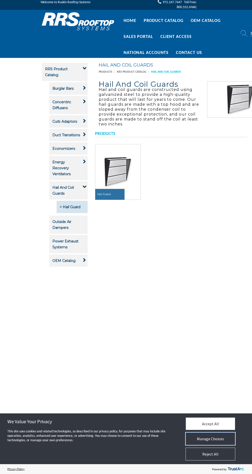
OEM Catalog (205, 20)
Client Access (176, 36)
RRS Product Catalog (56, 72)
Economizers (63, 148)
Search (239, 33)
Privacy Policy (16, 469)
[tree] (65, 165)
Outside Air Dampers (61, 225)
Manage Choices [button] (210, 438)
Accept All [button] (210, 423)
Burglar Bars (63, 88)
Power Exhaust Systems (65, 244)
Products (105, 71)
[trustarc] (235, 469)
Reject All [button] (210, 454)
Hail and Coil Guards (63, 190)
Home (130, 20)
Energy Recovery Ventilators (61, 168)
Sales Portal (138, 36)
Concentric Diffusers (61, 105)
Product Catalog (164, 20)
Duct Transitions (66, 135)
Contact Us (189, 53)
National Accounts (146, 53)
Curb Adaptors (64, 121)
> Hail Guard (70, 207)
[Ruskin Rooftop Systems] (78, 21)
